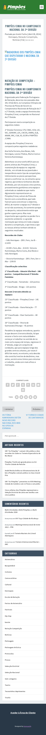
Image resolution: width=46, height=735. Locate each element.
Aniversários (10, 559)
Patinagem (9, 641)
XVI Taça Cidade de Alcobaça (26, 518)
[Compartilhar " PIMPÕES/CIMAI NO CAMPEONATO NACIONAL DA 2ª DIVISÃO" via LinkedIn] (33, 384)
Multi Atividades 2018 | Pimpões (17, 510)
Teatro (7, 685)
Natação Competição (27, 37)
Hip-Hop (8, 616)
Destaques (13, 37)
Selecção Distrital (12, 666)
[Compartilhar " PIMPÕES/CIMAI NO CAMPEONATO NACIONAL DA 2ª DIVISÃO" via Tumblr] (23, 384)
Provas (7, 660)
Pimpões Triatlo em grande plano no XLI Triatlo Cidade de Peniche (21, 463)
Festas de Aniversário (13, 603)
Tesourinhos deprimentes (15, 691)
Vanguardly (27, 726)
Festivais (8, 609)
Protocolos (9, 654)
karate (7, 622)
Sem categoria (10, 679)
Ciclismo (8, 572)
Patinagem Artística (13, 647)
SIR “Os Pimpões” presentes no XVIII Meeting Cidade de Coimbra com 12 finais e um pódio (23, 482)
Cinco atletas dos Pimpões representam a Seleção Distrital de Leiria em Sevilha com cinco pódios (21, 492)
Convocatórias (11, 578)
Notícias (16, 40)
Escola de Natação (12, 597)
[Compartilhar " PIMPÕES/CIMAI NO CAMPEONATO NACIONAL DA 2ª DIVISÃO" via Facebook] (7, 384)
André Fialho (21, 34)
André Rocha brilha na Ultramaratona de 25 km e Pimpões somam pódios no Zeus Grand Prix (22, 472)
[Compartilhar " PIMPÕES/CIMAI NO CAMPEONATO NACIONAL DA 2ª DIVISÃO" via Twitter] (12, 384)
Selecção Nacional (12, 672)
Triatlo (7, 697)
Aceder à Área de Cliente (23, 713)
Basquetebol (10, 566)
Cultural (8, 584)
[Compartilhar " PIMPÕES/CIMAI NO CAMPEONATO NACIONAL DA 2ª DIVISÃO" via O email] (38, 384)
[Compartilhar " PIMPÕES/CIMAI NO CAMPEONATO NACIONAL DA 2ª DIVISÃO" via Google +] (17, 384)
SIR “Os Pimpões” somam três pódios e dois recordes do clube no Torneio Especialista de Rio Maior (22, 453)
